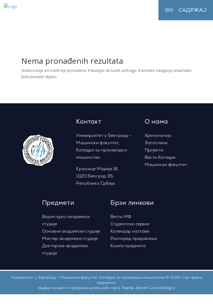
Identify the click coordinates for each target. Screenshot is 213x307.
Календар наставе (129, 231)
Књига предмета (127, 245)
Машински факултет (166, 164)
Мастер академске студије (70, 238)
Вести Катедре (160, 157)
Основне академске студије (71, 231)
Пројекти (154, 150)
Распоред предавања (133, 238)
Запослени (156, 142)
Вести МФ (120, 216)
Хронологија (158, 135)
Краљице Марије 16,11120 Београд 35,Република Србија (97, 176)
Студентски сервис (130, 224)
